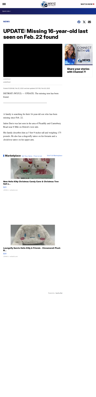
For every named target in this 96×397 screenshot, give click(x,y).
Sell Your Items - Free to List (32, 156)
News (6, 21)
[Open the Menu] (4, 4)
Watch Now (87, 4)
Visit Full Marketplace (54, 155)
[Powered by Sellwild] (58, 293)
